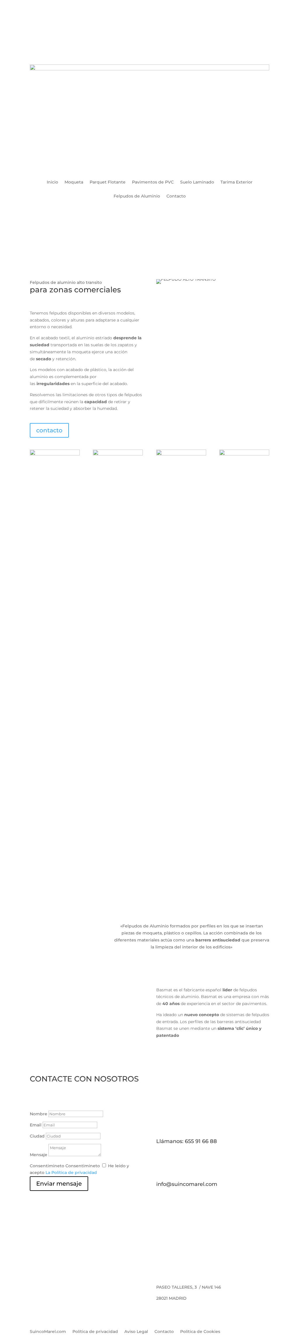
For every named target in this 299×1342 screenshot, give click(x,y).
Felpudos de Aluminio (137, 196)
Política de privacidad (95, 1331)
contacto (49, 430)
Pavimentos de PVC (153, 182)
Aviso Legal (136, 1331)
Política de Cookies (200, 1331)
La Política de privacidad (71, 1172)
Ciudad (37, 1136)
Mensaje (38, 1154)
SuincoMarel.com (48, 1331)
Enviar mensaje (59, 1183)
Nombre (38, 1113)
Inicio (52, 182)
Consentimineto (47, 1165)
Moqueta (74, 182)
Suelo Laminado (197, 182)
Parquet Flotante (108, 182)
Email (35, 1125)
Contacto (176, 196)
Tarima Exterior (236, 182)
